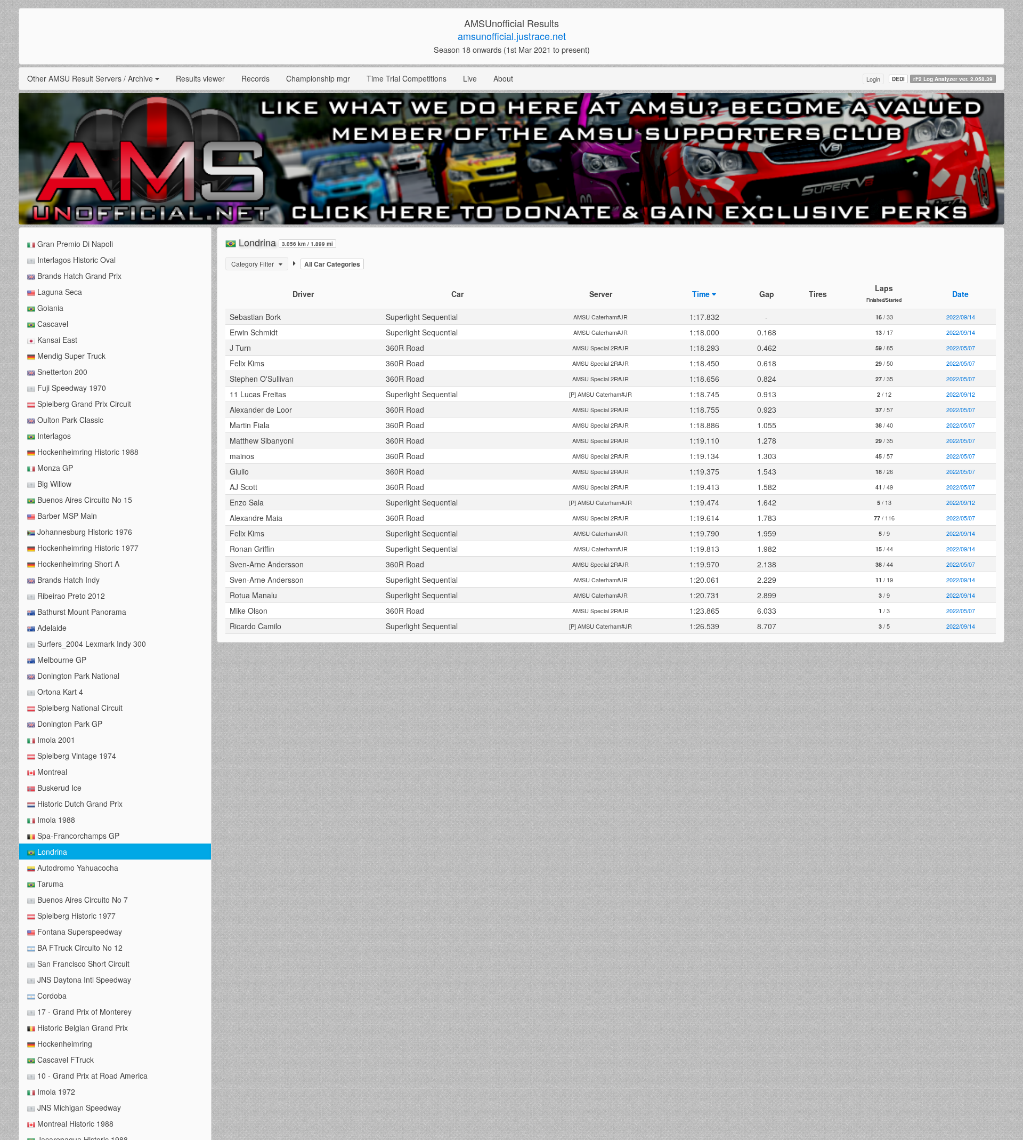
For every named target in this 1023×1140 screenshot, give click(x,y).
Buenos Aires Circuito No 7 (81, 899)
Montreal (51, 771)
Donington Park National (77, 675)
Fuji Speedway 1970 (70, 387)
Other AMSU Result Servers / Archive (91, 78)
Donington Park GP (68, 723)
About (503, 78)
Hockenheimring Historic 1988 (87, 451)
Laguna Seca (58, 291)
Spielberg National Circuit (79, 707)
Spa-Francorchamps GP (77, 835)
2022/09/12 (960, 394)
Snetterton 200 (61, 371)
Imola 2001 (55, 739)
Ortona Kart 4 (59, 691)
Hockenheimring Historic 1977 (87, 547)
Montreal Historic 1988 (74, 1123)
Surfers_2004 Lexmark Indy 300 (90, 643)
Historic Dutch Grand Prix (79, 803)
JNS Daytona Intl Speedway (83, 979)
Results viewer (200, 78)
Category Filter (255, 263)
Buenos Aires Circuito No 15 (83, 499)
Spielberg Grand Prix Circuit (83, 403)
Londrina (51, 851)
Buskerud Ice (58, 787)
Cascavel (51, 323)
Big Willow (53, 483)
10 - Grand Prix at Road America (91, 1075)
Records (255, 78)
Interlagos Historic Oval (75, 259)
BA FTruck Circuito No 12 (79, 947)
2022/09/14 (960, 316)
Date (960, 293)
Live (470, 78)
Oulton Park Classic (69, 419)
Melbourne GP (60, 659)
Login (873, 79)
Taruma (49, 883)
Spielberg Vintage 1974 (75, 755)
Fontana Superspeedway (78, 931)
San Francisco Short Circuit (82, 963)
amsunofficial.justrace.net (512, 36)
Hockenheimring (63, 1043)
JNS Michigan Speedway (78, 1107)
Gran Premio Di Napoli (74, 243)
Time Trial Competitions (406, 78)
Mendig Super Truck (70, 355)
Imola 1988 (55, 819)
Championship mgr (318, 78)
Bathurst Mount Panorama (80, 611)
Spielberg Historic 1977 (75, 915)
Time (702, 293)
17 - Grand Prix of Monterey (83, 1011)
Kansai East (56, 339)
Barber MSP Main (66, 515)
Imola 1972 (55, 1091)
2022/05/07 (960, 347)
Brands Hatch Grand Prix (78, 275)
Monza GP (54, 467)
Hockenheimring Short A (77, 563)
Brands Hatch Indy (67, 579)
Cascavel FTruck (64, 1059)
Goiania (49, 307)
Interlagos (53, 435)
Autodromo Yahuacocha (76, 867)
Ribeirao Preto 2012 (70, 595)
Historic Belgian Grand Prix (81, 1027)
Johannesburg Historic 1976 (83, 531)
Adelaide (51, 627)
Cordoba (51, 995)
